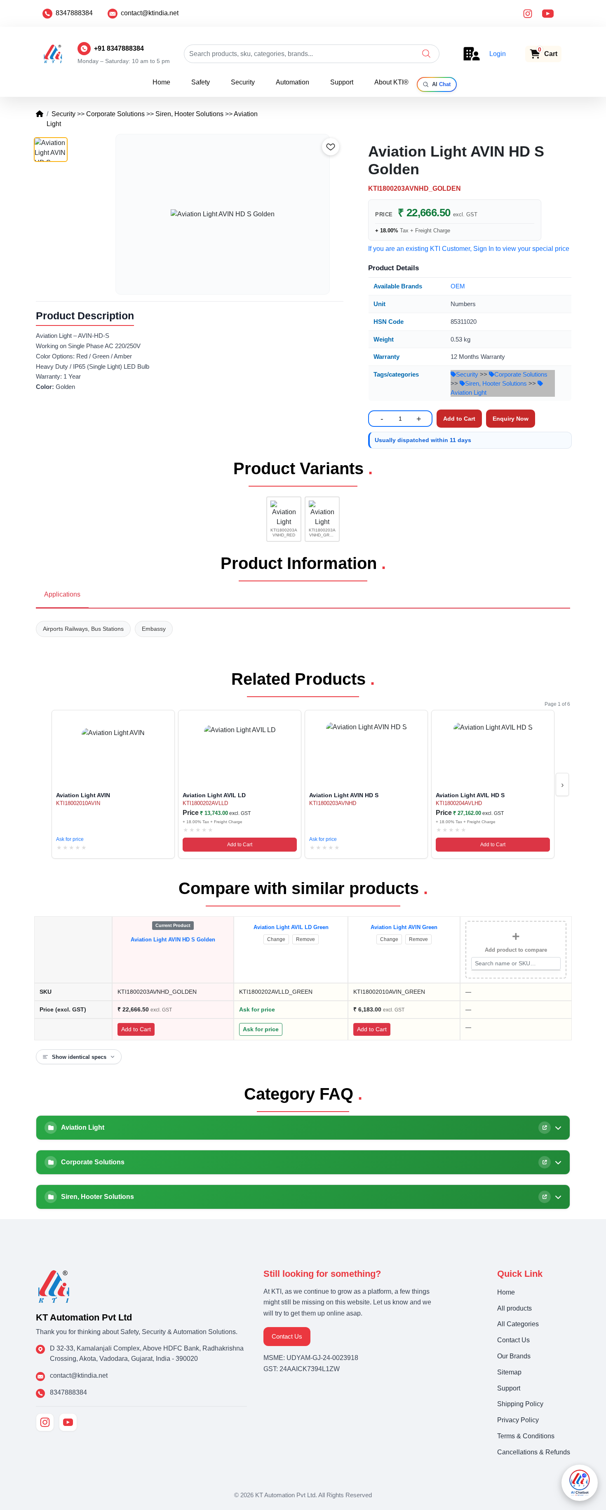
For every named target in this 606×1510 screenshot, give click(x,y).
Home (161, 82)
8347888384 (74, 12)
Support (341, 82)
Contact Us (287, 1336)
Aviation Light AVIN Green (404, 927)
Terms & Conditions (525, 1436)
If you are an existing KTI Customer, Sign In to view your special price (468, 248)
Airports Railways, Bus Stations (83, 628)
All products (514, 1308)
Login (497, 53)
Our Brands (514, 1356)
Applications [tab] (62, 594)
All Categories (518, 1323)
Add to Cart (239, 844)
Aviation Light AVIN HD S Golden (173, 939)
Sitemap (509, 1372)
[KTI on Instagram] (45, 1422)
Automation (292, 82)
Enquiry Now (510, 418)
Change (276, 939)
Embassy (154, 628)
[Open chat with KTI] (579, 1483)
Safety (200, 82)
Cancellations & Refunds (533, 1452)
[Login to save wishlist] (330, 146)
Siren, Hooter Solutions (189, 113)
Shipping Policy (520, 1403)
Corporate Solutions (115, 113)
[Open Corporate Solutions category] (544, 1162)
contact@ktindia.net (150, 12)
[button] (426, 53)
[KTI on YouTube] (68, 1422)
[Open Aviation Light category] (544, 1127)
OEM (458, 286)
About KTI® (391, 82)
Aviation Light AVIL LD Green (291, 927)
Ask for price (70, 839)
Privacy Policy (518, 1419)
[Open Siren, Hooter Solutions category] (544, 1197)
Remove (305, 939)
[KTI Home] (54, 1285)
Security (243, 82)
